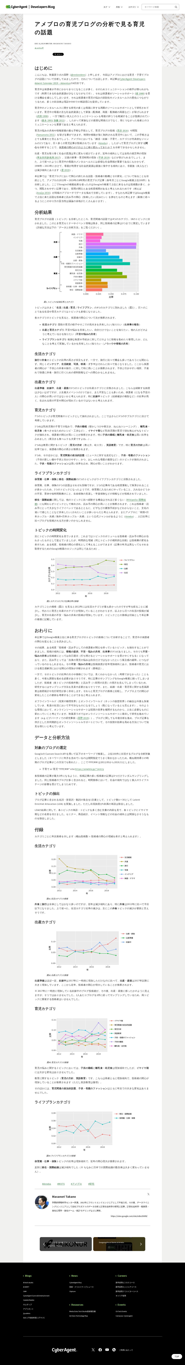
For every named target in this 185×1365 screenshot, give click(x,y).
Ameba (47, 1184)
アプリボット (28, 1309)
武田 (42, 116)
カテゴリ (132, 7)
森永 (47, 120)
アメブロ (77, 1184)
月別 (118, 7)
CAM (24, 1291)
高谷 (122, 130)
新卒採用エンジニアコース (126, 1287)
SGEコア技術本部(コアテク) (34, 1318)
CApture (72, 1291)
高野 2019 (83, 718)
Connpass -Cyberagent (124, 1316)
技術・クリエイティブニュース (81, 1287)
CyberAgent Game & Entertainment (36, 1296)
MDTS (62, 1184)
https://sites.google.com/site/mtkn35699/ (129, 1216)
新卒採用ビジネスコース (125, 1282)
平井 (104, 157)
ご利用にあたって (126, 1350)
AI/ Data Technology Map (78, 1316)
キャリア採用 (121, 1296)
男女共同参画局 (48, 157)
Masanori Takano (62, 43)
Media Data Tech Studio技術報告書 (82, 1311)
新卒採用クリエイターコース (127, 1291)
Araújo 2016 (43, 192)
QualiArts (26, 1313)
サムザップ (27, 1304)
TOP (177, 1356)
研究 (91, 1184)
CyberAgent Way (75, 1282)
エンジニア (39, 48)
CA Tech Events (121, 1311)
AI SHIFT (26, 1287)
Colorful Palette (28, 1300)
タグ (105, 7)
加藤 (59, 120)
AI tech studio (28, 1282)
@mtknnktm (78, 74)
